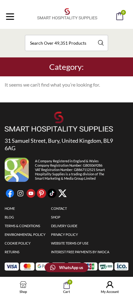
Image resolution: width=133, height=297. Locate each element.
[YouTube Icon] (31, 193)
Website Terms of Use (69, 243)
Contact (59, 208)
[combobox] (66, 43)
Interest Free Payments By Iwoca (80, 252)
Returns (12, 252)
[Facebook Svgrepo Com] (10, 193)
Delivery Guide (64, 226)
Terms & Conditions (22, 226)
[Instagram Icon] (20, 193)
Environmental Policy (25, 234)
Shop (55, 217)
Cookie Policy (18, 243)
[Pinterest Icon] (41, 193)
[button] (74, 33)
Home (10, 208)
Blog (9, 217)
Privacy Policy (64, 234)
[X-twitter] (62, 193)
